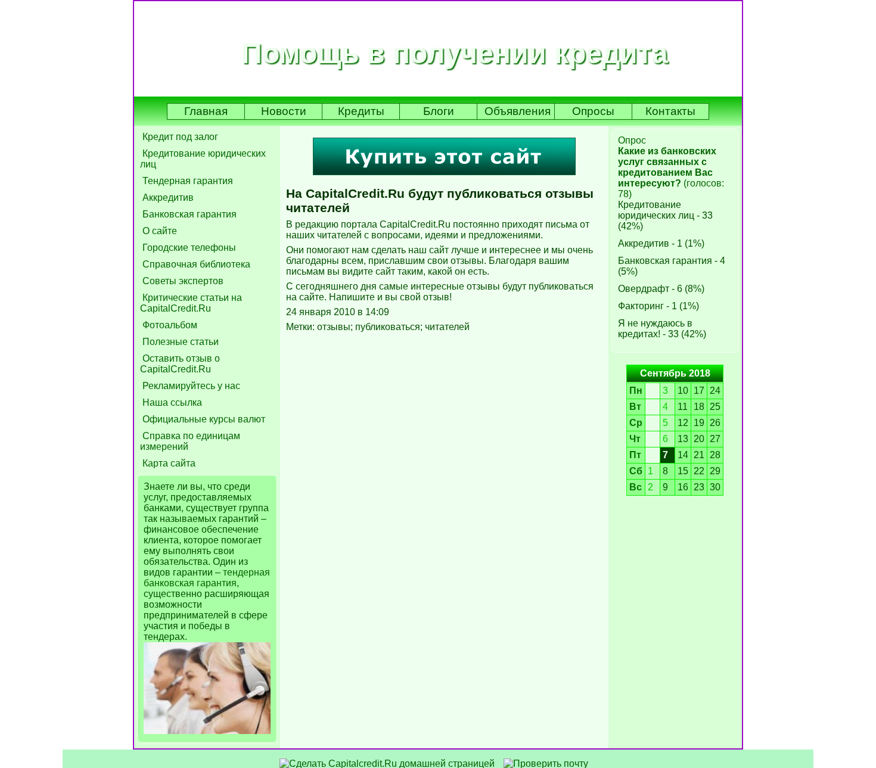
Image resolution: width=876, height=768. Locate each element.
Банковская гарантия (188, 214)
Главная (206, 111)
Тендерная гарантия (186, 181)
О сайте (158, 231)
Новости (283, 111)
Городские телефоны (188, 247)
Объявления (517, 111)
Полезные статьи (179, 342)
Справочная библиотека (195, 264)
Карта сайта (167, 463)
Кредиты (361, 111)
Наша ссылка (171, 402)
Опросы (593, 111)
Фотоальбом (168, 325)
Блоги (438, 111)
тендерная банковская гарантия (207, 577)
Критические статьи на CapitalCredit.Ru (191, 303)
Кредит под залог (179, 137)
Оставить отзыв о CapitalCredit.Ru (180, 363)
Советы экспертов (181, 281)
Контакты (670, 111)
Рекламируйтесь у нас (190, 386)
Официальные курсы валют (202, 419)
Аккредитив (167, 197)
